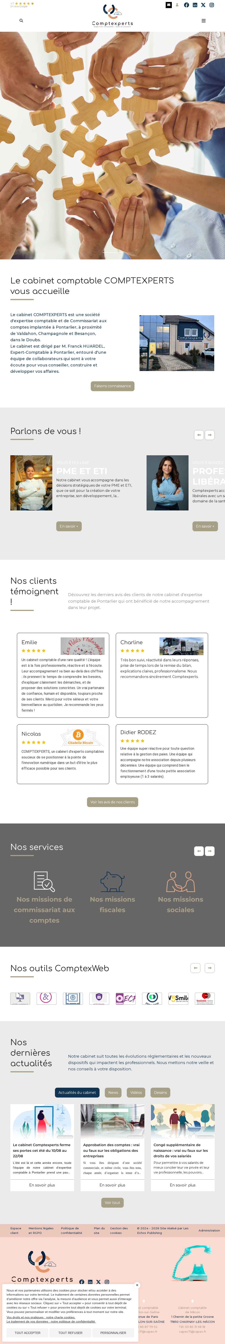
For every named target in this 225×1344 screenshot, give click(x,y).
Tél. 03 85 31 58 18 (192, 1326)
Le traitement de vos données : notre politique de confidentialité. (51, 1321)
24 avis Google (18, 6)
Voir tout (112, 1203)
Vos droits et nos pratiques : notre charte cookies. (41, 1317)
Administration (209, 1230)
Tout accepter (27, 1333)
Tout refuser (70, 1333)
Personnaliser (113, 1333)
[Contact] (169, 5)
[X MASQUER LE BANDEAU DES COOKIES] (137, 1285)
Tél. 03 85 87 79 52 (143, 1326)
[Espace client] (177, 5)
